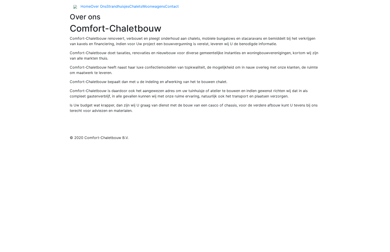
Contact (172, 6)
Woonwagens (153, 6)
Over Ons (99, 6)
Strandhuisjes (118, 6)
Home (86, 6)
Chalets (135, 6)
